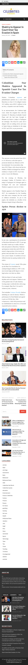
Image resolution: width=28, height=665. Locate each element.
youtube (5, 559)
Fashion (5, 498)
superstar (19, 97)
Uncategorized (6, 554)
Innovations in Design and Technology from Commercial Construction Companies (19, 442)
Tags (20, 594)
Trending (5, 549)
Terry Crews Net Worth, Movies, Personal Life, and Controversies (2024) (13, 388)
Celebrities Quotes (7, 488)
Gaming (5, 510)
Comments (13, 594)
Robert (13, 35)
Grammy (12, 264)
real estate (5, 533)
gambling (5, 508)
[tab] (5, 594)
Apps (4, 467)
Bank (4, 475)
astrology (5, 470)
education (5, 490)
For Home (5, 505)
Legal (4, 526)
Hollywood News (7, 518)
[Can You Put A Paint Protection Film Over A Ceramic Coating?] (6, 450)
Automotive (6, 472)
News (4, 531)
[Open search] (24, 19)
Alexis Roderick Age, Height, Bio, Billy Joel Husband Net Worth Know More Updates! (14, 364)
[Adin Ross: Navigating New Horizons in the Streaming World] (14, 330)
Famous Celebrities (6, 24)
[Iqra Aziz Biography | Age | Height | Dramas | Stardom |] (6, 615)
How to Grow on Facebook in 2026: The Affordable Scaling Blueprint (18, 432)
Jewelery (5, 521)
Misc (4, 528)
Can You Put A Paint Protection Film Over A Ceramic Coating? (18, 452)
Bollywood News (7, 480)
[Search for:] (14, 411)
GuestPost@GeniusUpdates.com (14, 662)
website (5, 556)
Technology (5, 538)
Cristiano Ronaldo (15, 292)
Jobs (4, 523)
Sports (4, 536)
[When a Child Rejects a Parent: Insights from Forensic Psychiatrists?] (6, 420)
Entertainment (6, 493)
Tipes (4, 541)
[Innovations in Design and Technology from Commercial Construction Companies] (6, 440)
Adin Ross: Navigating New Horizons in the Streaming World (13, 340)
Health (4, 516)
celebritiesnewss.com (12, 660)
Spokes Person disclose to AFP (10, 77)
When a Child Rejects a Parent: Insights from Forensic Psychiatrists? (18, 422)
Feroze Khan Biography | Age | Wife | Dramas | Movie (18, 607)
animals (5, 465)
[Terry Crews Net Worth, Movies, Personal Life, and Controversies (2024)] (14, 379)
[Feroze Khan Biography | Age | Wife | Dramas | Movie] (6, 606)
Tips (4, 544)
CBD (4, 482)
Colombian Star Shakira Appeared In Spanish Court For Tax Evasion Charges (13, 74)
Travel (4, 546)
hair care (5, 513)
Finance (5, 500)
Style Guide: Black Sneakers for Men (11, 652)
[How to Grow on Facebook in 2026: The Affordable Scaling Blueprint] (6, 429)
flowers (4, 503)
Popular (5, 594)
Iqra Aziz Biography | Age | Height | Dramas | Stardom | (19, 616)
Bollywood (5, 477)
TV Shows (5, 551)
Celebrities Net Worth (8, 485)
